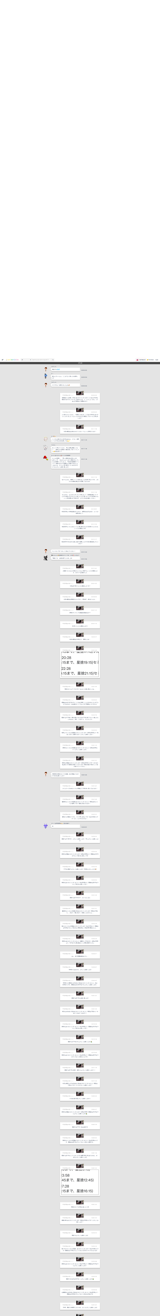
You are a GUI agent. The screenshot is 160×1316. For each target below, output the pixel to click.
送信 (97, 1312)
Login (156, 2)
